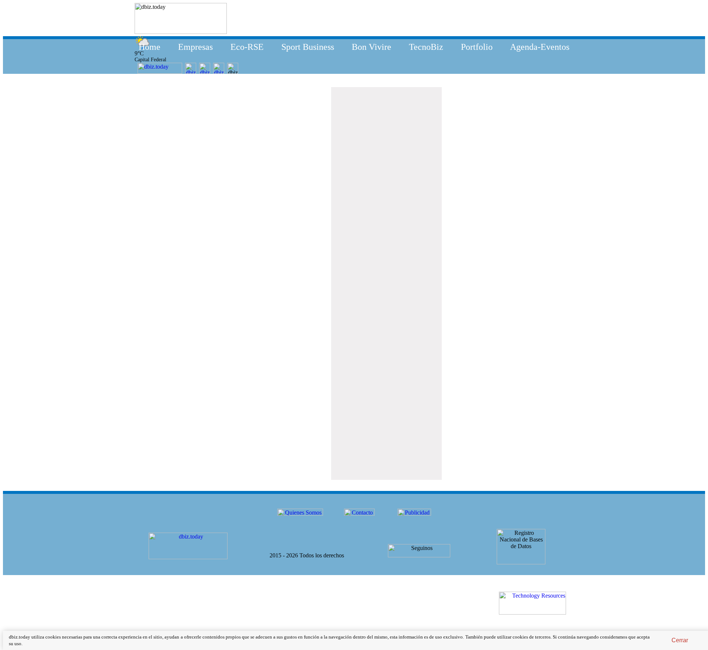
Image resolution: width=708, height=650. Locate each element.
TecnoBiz (426, 47)
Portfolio (477, 47)
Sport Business (307, 47)
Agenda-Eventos (539, 47)
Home (149, 47)
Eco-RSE (247, 47)
